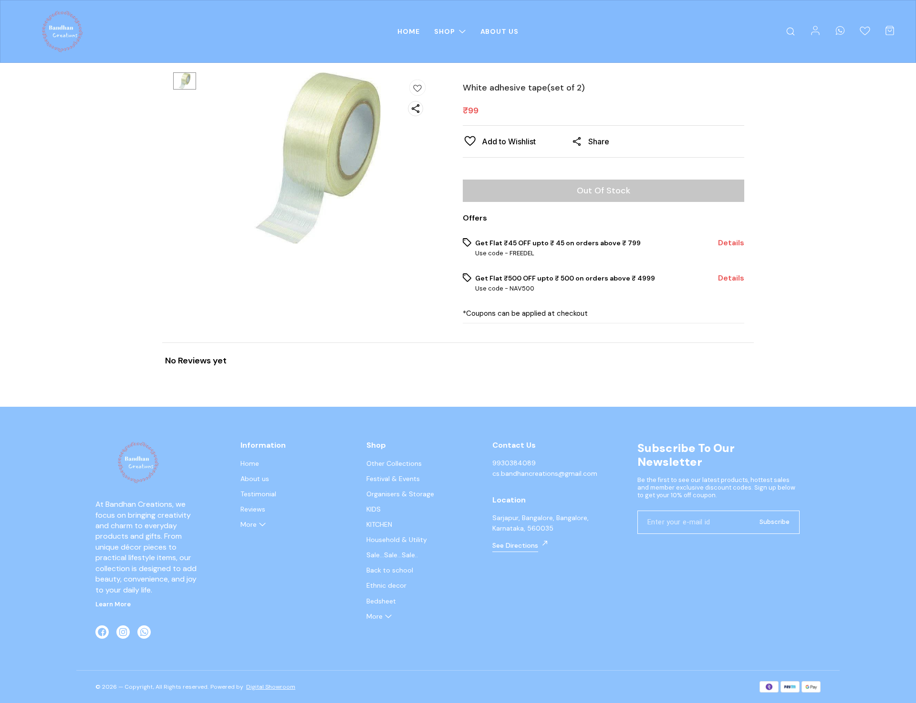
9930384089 (514, 463)
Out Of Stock (603, 190)
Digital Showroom (270, 687)
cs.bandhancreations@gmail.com (544, 473)
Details (731, 243)
